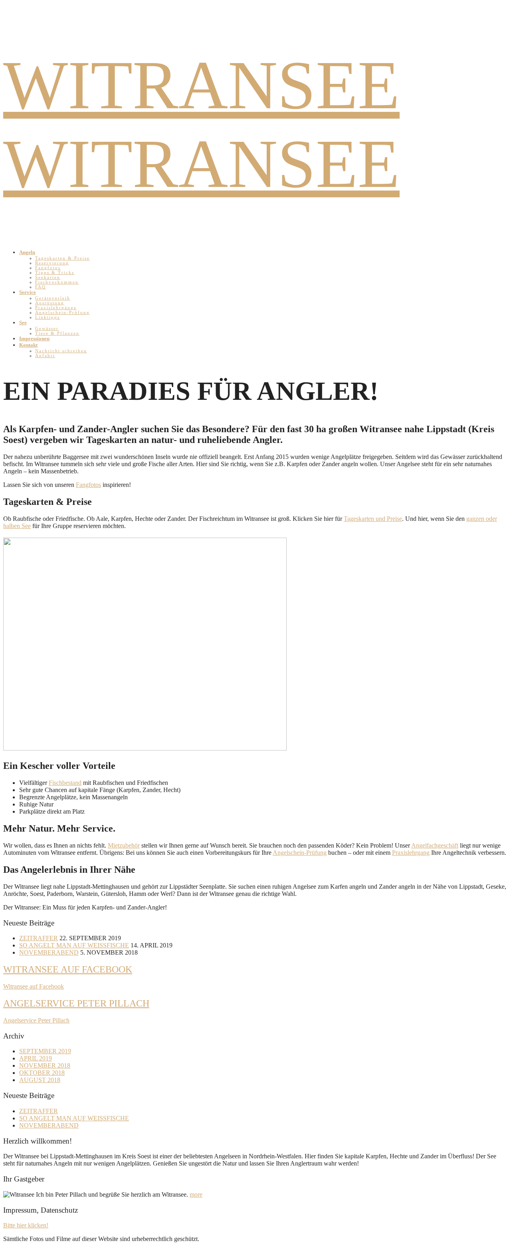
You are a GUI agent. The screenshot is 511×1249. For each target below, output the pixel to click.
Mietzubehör (124, 845)
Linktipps (47, 317)
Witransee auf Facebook (67, 969)
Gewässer (47, 328)
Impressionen (34, 339)
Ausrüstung (49, 302)
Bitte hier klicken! (25, 1225)
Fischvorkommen (57, 282)
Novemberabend (49, 952)
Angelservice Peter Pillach (76, 1003)
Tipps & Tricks (54, 272)
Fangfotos (48, 267)
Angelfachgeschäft (434, 845)
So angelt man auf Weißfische (74, 945)
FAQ (40, 286)
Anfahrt (45, 355)
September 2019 (45, 1051)
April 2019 (35, 1058)
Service (27, 292)
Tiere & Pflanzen (57, 333)
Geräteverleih (52, 298)
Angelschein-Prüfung (62, 312)
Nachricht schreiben (61, 350)
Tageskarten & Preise (62, 258)
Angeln (27, 252)
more (196, 1194)
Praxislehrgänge (56, 307)
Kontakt (28, 345)
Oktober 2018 (42, 1072)
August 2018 (39, 1079)
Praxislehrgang (411, 852)
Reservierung (52, 262)
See (23, 323)
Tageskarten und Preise (373, 518)
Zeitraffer (38, 938)
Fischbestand (65, 782)
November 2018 (44, 1065)
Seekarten (47, 277)
